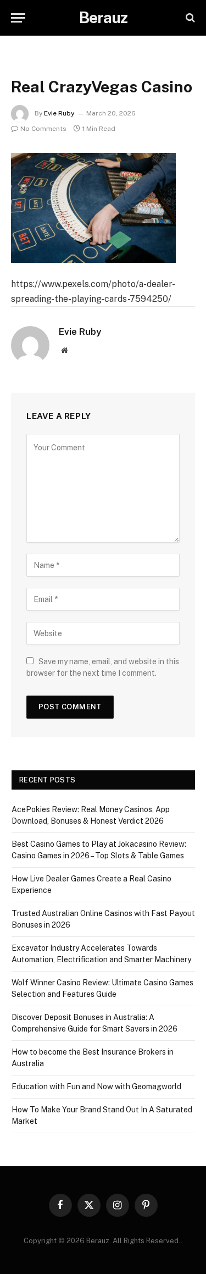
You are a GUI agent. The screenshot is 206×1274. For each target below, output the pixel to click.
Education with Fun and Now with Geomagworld (96, 1086)
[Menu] (18, 17)
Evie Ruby (59, 113)
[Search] (189, 17)
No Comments (43, 129)
